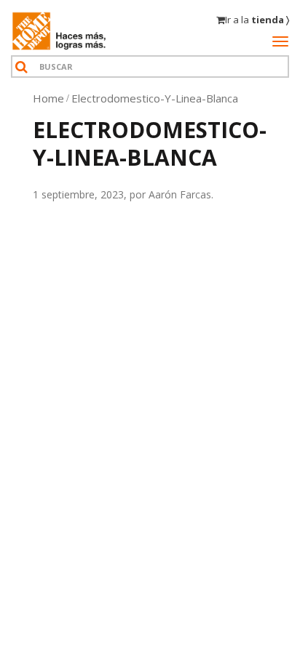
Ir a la (257, 19)
